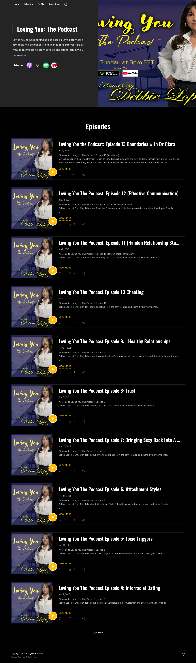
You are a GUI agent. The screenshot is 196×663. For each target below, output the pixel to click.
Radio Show (54, 4)
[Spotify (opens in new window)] (46, 65)
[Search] (66, 4)
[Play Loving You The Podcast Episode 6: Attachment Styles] (53, 517)
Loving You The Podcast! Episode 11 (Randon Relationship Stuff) (119, 242)
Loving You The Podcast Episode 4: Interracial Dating (109, 588)
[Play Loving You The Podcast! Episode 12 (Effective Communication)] (53, 221)
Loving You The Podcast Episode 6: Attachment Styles (110, 489)
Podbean (32, 657)
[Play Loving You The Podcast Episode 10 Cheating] (53, 320)
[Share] (83, 174)
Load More (98, 632)
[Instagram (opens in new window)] (183, 654)
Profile (41, 4)
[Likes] (60, 174)
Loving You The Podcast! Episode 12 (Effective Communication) (119, 193)
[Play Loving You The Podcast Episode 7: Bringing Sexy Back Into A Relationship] (53, 468)
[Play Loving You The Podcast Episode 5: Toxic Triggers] (53, 566)
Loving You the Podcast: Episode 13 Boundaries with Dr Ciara (117, 144)
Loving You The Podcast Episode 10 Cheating (101, 292)
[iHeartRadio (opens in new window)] (54, 65)
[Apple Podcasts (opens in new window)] (29, 65)
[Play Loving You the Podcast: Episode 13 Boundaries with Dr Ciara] (53, 172)
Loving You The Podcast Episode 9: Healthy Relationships (114, 341)
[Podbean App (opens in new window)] (38, 65)
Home (16, 4)
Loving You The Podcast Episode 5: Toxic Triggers (106, 538)
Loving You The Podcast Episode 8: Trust (97, 390)
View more (65, 168)
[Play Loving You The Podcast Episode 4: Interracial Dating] (53, 616)
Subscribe (28, 4)
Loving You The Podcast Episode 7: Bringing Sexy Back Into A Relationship (119, 440)
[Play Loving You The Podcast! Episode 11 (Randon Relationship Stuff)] (53, 270)
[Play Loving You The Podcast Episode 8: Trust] (53, 418)
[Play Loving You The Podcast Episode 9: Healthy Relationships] (53, 369)
